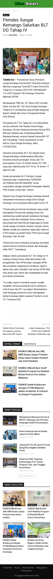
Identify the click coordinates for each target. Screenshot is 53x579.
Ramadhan (13, 35)
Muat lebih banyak (26, 476)
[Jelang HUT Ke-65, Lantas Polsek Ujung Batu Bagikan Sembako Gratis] (10, 448)
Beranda (6, 10)
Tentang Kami (26, 570)
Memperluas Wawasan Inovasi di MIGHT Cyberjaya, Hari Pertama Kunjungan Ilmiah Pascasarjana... (34, 420)
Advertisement (28, 567)
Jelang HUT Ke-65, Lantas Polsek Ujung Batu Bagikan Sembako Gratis (34, 448)
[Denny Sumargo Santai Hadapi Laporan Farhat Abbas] (10, 435)
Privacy (17, 567)
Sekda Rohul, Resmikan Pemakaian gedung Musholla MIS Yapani (13, 331)
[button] (49, 4)
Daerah (16, 10)
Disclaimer (8, 567)
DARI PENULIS (30, 344)
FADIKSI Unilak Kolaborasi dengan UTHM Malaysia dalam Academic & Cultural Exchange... (13, 546)
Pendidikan (7, 358)
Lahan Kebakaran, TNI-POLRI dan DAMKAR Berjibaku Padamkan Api (39, 331)
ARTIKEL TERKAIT (12, 344)
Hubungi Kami (41, 567)
